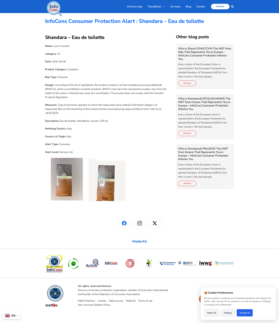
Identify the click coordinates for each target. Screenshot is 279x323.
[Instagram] (139, 223)
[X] (155, 223)
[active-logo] (92, 263)
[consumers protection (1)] (167, 263)
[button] (163, 6)
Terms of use (145, 300)
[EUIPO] (186, 263)
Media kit (131, 300)
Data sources (116, 300)
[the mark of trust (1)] (149, 263)
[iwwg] (205, 263)
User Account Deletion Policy (94, 305)
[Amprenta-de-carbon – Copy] (73, 263)
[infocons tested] (130, 263)
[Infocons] (54, 263)
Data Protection (86, 300)
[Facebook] (124, 223)
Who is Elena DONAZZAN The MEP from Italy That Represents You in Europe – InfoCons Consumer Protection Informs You (204, 54)
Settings (228, 313)
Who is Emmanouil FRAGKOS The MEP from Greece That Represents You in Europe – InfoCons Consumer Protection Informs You (203, 154)
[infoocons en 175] (111, 263)
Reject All (211, 313)
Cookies (102, 300)
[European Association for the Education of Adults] (224, 263)
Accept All (245, 313)
